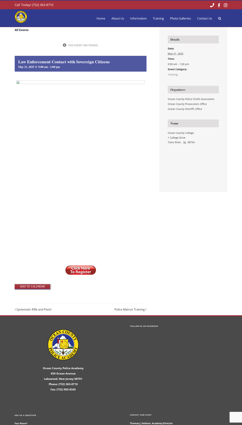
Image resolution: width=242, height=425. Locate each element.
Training (173, 74)
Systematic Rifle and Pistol (33, 309)
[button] (219, 18)
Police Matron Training (129, 309)
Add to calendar (32, 286)
